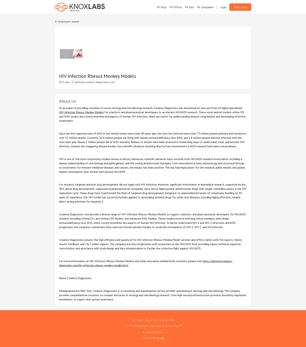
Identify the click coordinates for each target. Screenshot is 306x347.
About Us (150, 320)
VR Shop (161, 7)
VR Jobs (189, 7)
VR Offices (175, 7)
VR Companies (205, 7)
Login (223, 7)
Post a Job (240, 7)
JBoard (160, 338)
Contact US (167, 320)
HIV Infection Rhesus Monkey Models (81, 112)
